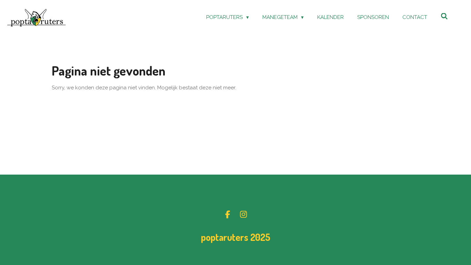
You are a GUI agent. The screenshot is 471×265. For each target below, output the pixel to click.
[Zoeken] (444, 16)
